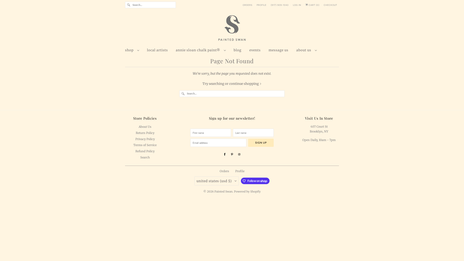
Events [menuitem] (255, 50)
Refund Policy (145, 151)
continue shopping (244, 84)
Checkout (330, 5)
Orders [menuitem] (247, 5)
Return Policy (145, 133)
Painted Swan (223, 191)
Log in (297, 5)
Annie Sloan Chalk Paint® (199, 50)
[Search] (128, 5)
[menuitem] (134, 50)
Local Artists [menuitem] (157, 50)
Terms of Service (145, 145)
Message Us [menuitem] (278, 50)
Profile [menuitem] (261, 5)
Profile (240, 171)
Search (145, 157)
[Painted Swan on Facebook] (224, 154)
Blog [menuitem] (237, 50)
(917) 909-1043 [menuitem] (280, 5)
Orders (224, 171)
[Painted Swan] (232, 28)
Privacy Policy (145, 139)
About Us (304, 50)
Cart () (313, 5)
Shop (130, 50)
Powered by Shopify (247, 191)
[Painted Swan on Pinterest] (232, 154)
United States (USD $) (214, 181)
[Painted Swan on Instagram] (239, 154)
